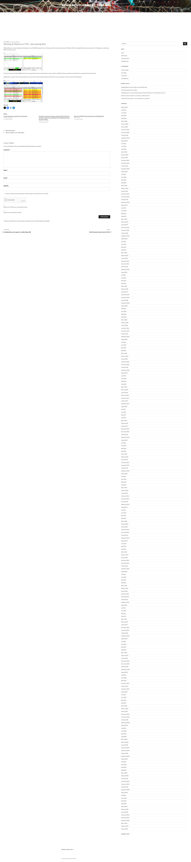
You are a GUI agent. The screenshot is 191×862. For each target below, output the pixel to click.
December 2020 (125, 294)
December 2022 (125, 227)
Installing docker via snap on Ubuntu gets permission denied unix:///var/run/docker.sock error (143, 92)
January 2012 (124, 591)
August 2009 (124, 672)
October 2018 (124, 367)
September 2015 (125, 471)
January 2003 (124, 829)
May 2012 (123, 580)
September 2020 (125, 303)
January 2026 (124, 126)
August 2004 (124, 792)
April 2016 (123, 451)
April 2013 (123, 549)
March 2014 (124, 521)
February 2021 (124, 289)
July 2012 (123, 574)
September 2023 (125, 202)
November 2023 (125, 196)
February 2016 (124, 457)
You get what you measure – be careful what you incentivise (135, 98)
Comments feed (125, 58)
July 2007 (123, 694)
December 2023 (125, 194)
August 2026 (124, 107)
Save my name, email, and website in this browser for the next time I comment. (27, 193)
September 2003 (125, 820)
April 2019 (123, 350)
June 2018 (123, 378)
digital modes (10, 132)
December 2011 (125, 594)
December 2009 (125, 661)
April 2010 (123, 650)
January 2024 (124, 191)
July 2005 (123, 761)
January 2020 (124, 325)
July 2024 (123, 174)
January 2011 (124, 624)
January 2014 (124, 526)
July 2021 (123, 275)
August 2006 (124, 725)
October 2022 (124, 233)
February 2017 (124, 423)
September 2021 (125, 269)
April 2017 (123, 417)
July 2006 (123, 728)
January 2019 (124, 359)
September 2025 (125, 138)
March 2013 (124, 552)
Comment (7, 150)
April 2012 (123, 582)
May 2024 (123, 180)
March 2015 (124, 487)
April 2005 (123, 770)
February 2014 (124, 524)
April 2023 (123, 216)
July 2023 (123, 208)
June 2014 (123, 512)
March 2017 (124, 420)
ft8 (16, 132)
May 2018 (123, 381)
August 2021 (124, 272)
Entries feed (124, 55)
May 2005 (123, 767)
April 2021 (123, 283)
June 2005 (123, 764)
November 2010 (125, 630)
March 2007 (124, 705)
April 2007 (123, 703)
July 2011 (123, 608)
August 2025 (124, 140)
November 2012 (125, 563)
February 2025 (124, 154)
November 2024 (125, 163)
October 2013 (124, 535)
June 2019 (123, 345)
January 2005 (124, 778)
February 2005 (124, 775)
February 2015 (124, 490)
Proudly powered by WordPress (68, 858)
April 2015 (123, 484)
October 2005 (124, 753)
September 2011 (125, 602)
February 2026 (124, 124)
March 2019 (124, 353)
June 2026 (123, 112)
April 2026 (123, 118)
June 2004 (123, 798)
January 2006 (124, 745)
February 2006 (124, 742)
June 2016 (123, 445)
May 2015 (123, 482)
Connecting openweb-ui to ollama (129, 90)
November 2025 (125, 132)
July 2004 (123, 795)
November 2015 (125, 465)
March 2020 (124, 319)
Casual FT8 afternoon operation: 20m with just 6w (15, 116)
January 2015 (124, 493)
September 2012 (125, 568)
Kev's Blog (123, 72)
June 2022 (123, 244)
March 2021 (124, 286)
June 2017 (123, 412)
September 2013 (125, 538)
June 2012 (123, 577)
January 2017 (124, 426)
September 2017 (125, 403)
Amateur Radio (10, 130)
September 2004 (125, 789)
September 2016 (125, 437)
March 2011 (124, 619)
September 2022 (125, 236)
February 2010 (124, 655)
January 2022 (124, 258)
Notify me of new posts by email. (12, 212)
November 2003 (125, 817)
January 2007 (124, 711)
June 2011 (123, 610)
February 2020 (124, 322)
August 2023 (124, 205)
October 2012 (124, 566)
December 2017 (125, 395)
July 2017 (123, 409)
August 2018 (124, 373)
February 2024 (124, 188)
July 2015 (123, 476)
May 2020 (123, 314)
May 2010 (123, 647)
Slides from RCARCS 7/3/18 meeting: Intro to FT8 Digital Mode (89, 116)
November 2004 (125, 784)
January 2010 (124, 658)
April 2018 (123, 384)
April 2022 (123, 250)
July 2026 (123, 110)
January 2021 (124, 291)
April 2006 (123, 736)
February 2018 (124, 389)
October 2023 (124, 199)
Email (6, 178)
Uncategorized (124, 78)
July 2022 (123, 241)
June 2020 (123, 311)
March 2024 (124, 185)
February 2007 (124, 708)
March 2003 (124, 823)
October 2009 (124, 666)
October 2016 (124, 434)
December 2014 (125, 496)
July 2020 (123, 308)
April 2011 (123, 616)
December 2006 (125, 714)
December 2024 (125, 160)
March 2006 (124, 739)
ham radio (21, 132)
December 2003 (125, 815)
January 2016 (124, 459)
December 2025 (125, 129)
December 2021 (125, 261)
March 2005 (124, 773)
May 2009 (123, 680)
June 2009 (123, 677)
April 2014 (123, 518)
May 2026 (123, 115)
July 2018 (123, 375)
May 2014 (123, 515)
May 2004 (123, 801)
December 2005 (125, 747)
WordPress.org (124, 61)
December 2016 (125, 429)
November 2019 (125, 331)
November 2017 (125, 398)
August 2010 (124, 638)
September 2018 (125, 370)
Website (6, 186)
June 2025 (123, 146)
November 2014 (125, 498)
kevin (17, 41)
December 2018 (125, 361)
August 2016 (124, 440)
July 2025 (123, 143)
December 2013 (125, 529)
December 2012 (125, 560)
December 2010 (125, 627)
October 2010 (124, 633)
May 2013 (123, 546)
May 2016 (123, 448)
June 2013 (123, 543)
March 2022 (124, 252)
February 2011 (124, 622)
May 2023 (123, 213)
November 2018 (125, 364)
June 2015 (123, 479)
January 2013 (124, 557)
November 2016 (125, 431)
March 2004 (124, 806)
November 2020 (125, 297)
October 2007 (124, 686)
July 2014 (123, 510)
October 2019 (124, 333)
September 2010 (125, 636)
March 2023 (124, 219)
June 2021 (123, 278)
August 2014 (124, 507)
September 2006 (125, 722)
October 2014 (124, 501)
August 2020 (124, 305)
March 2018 (124, 387)
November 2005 (125, 750)
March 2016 (124, 454)
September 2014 (125, 504)
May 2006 (123, 733)
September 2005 (125, 756)
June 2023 (123, 210)
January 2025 (124, 157)
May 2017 (123, 415)
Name (6, 170)
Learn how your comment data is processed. (37, 221)
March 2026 (124, 121)
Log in (122, 52)
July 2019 (123, 342)
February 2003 (124, 826)
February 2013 (124, 554)
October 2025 (124, 135)
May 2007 (123, 700)
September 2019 (125, 336)
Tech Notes (124, 75)
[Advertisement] (95, 23)
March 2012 (124, 585)
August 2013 (124, 540)
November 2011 (125, 596)
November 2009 (125, 664)
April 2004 (123, 803)
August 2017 (124, 406)
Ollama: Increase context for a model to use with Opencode (135, 95)
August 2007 (124, 691)
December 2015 (125, 462)
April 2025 (123, 149)
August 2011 (124, 605)
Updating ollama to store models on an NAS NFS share (134, 87)
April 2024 (123, 182)
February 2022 (124, 255)
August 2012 (124, 571)
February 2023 (124, 222)
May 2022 (123, 247)
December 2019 (125, 328)
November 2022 (125, 230)
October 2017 (124, 401)
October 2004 (124, 787)
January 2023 (124, 224)
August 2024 (124, 171)
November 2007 (125, 683)
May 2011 (123, 613)
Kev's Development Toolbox (86, 5)
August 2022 (124, 238)
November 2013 (125, 532)
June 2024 (123, 177)
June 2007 (123, 697)
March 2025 (124, 152)
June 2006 (123, 731)
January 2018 (124, 392)
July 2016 (123, 443)
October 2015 (124, 468)
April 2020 (123, 317)
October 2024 (124, 166)
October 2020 (124, 300)
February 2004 (124, 809)
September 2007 (125, 689)
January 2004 (124, 812)
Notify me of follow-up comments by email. (15, 207)
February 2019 (124, 356)
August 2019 (124, 339)
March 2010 (124, 652)
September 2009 (125, 669)
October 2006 (124, 719)
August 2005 (124, 759)
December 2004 (125, 781)
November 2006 (125, 717)
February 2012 (124, 588)
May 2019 (123, 347)
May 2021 (123, 280)
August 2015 (124, 473)
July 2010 (123, 641)
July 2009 (123, 675)
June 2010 (123, 644)
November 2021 (125, 264)
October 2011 (124, 599)
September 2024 (125, 168)
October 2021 (124, 266)
